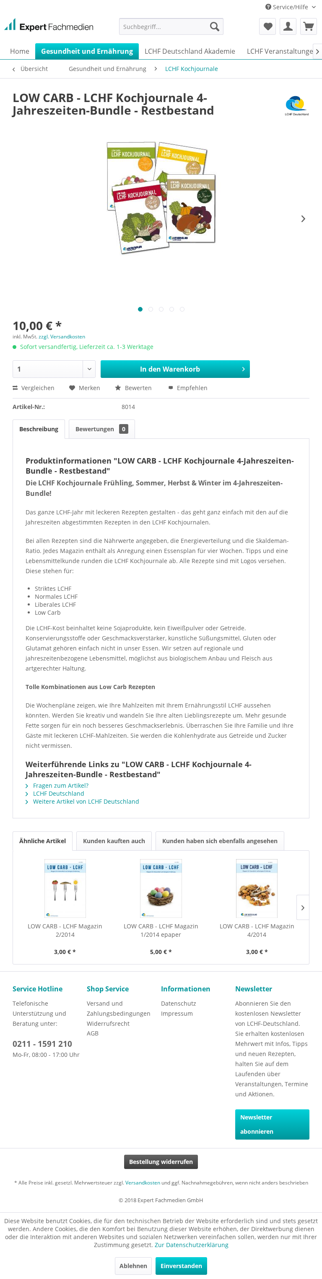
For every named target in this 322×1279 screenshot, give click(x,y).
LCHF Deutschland (57, 793)
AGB (93, 1033)
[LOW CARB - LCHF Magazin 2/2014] (65, 888)
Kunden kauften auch (114, 841)
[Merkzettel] (267, 26)
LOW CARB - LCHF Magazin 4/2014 (257, 930)
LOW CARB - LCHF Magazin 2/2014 (65, 930)
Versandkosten (142, 1182)
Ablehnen (133, 1266)
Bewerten (138, 388)
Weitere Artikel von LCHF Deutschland (85, 801)
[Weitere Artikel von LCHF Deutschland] (296, 106)
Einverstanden (181, 1266)
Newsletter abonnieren (256, 1124)
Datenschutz (178, 1003)
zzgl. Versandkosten (62, 336)
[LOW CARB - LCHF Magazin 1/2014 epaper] (161, 888)
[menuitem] (171, 26)
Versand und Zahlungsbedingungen (119, 1008)
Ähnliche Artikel (42, 841)
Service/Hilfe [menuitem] (290, 7)
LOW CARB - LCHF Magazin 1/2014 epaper (161, 930)
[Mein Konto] (288, 26)
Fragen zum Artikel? (59, 785)
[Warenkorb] (308, 26)
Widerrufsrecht (108, 1023)
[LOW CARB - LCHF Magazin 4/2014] (257, 888)
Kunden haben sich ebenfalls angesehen (220, 841)
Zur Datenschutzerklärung (192, 1245)
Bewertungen (100, 429)
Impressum (177, 1013)
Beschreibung (38, 429)
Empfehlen (191, 388)
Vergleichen (37, 388)
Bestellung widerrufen (161, 1162)
